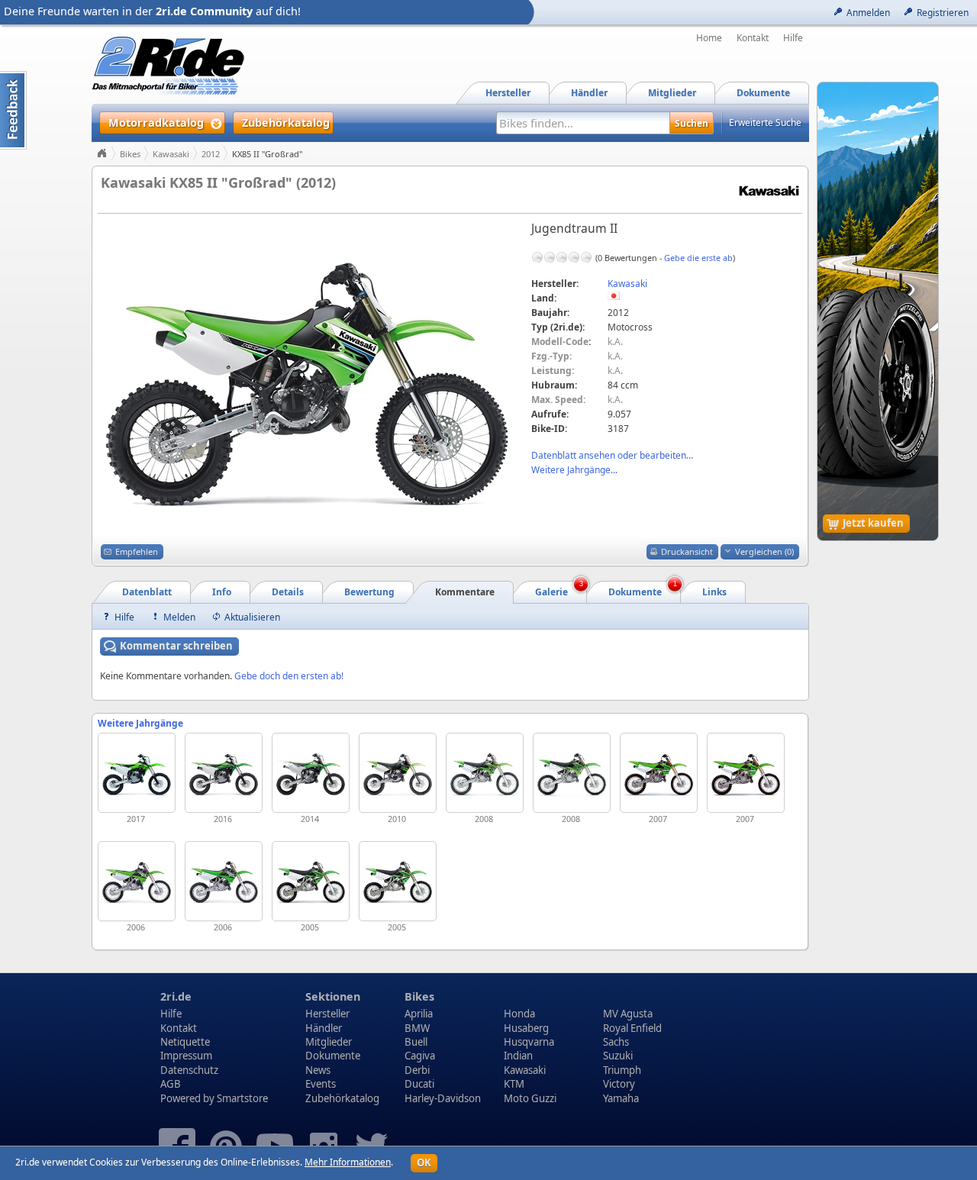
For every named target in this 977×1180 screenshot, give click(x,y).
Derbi (417, 1070)
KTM (514, 1084)
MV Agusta (628, 1013)
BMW (417, 1028)
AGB (170, 1084)
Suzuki (618, 1055)
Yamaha (621, 1098)
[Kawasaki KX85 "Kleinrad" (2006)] (224, 881)
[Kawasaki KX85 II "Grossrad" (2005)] (311, 881)
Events (320, 1084)
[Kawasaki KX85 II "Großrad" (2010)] (398, 773)
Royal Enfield (632, 1028)
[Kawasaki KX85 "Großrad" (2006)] (137, 881)
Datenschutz (189, 1070)
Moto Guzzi (530, 1098)
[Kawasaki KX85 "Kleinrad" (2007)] (746, 773)
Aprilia (419, 1013)
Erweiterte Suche (765, 122)
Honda (519, 1013)
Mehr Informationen (348, 1162)
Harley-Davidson (443, 1098)
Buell (416, 1042)
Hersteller (327, 1013)
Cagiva (420, 1055)
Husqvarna (529, 1042)
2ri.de (176, 996)
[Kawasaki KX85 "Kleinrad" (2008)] (572, 773)
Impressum (186, 1055)
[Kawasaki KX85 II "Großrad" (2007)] (659, 773)
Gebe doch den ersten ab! (288, 675)
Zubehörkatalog (342, 1098)
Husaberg (526, 1028)
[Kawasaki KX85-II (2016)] (224, 773)
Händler (323, 1028)
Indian (518, 1055)
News (318, 1070)
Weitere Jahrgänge (140, 723)
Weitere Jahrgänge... (574, 469)
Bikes (130, 154)
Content (13, 110)
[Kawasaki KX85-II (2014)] (311, 773)
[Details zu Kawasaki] (769, 189)
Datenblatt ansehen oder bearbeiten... (612, 455)
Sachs (616, 1042)
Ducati (419, 1084)
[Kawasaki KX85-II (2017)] (137, 773)
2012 (211, 154)
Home (709, 38)
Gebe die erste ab (698, 257)
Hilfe (793, 38)
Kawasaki (171, 154)
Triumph (622, 1070)
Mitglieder (328, 1042)
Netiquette (185, 1042)
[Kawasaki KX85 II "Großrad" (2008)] (485, 773)
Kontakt (753, 38)
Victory (619, 1084)
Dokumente (332, 1055)
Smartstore (242, 1098)
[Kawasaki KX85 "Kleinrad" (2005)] (398, 881)
